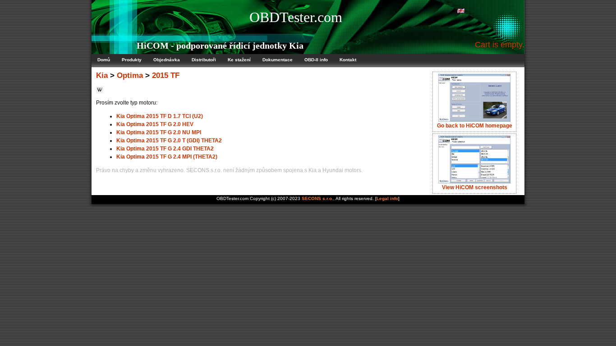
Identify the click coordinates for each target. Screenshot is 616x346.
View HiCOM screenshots (474, 187)
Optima (130, 75)
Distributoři (204, 59)
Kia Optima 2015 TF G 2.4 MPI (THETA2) (166, 157)
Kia (102, 75)
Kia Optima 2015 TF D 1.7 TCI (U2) (159, 116)
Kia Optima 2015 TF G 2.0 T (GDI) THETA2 (169, 140)
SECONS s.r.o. (317, 198)
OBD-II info (316, 59)
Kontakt (348, 59)
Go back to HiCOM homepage (474, 126)
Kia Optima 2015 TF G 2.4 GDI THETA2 (165, 149)
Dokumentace (277, 59)
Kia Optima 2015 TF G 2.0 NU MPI (158, 132)
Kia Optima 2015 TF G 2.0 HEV (154, 124)
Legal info (387, 198)
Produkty (132, 59)
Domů (103, 59)
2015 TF (165, 75)
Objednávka (166, 59)
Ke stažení (239, 59)
